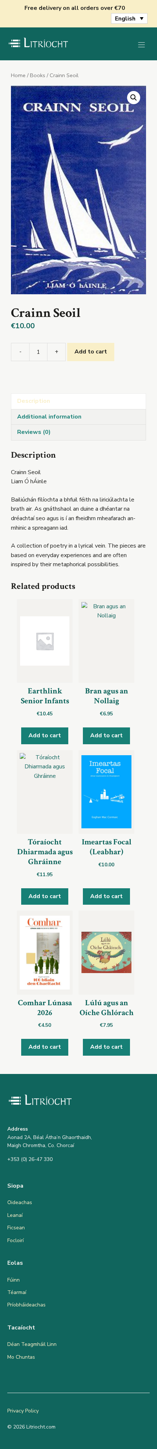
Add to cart (90, 352)
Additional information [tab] (49, 417)
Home (18, 75)
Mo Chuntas (21, 1357)
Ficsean (16, 1227)
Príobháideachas (26, 1304)
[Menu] (141, 45)
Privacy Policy (23, 1410)
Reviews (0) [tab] (34, 432)
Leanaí (15, 1215)
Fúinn (13, 1279)
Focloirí (15, 1240)
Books (37, 75)
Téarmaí (16, 1292)
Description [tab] (33, 401)
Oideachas (19, 1202)
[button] (133, 97)
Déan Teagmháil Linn (32, 1344)
